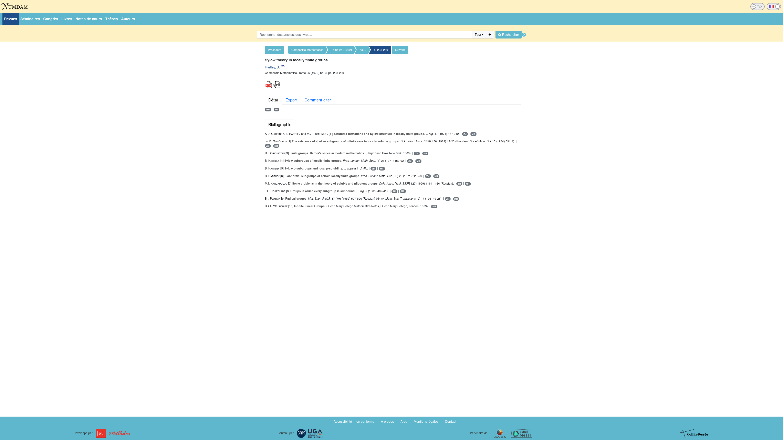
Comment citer (317, 100)
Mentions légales (426, 421)
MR (268, 109)
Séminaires (30, 18)
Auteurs (128, 18)
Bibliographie (279, 124)
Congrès (50, 18)
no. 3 (363, 50)
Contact (450, 421)
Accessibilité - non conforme (354, 421)
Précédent (274, 50)
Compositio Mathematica (307, 50)
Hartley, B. (272, 67)
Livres (66, 18)
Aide (403, 421)
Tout (478, 34)
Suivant (400, 50)
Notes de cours (88, 18)
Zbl (276, 109)
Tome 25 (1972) (341, 50)
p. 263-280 (381, 50)
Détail (273, 100)
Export (291, 100)
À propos (387, 421)
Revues (10, 18)
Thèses (111, 18)
